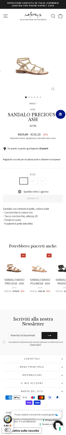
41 (42, 181)
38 (23, 181)
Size (33, 174)
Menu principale (32, 366)
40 (33, 181)
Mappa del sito (32, 391)
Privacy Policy (35, 344)
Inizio (32, 103)
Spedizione (31, 138)
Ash (33, 109)
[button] (58, 425)
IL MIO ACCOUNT (32, 383)
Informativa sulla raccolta (21, 430)
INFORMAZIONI (32, 375)
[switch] (8, 430)
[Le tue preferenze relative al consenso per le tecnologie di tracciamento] (59, 428)
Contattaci (32, 358)
